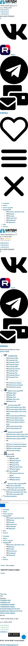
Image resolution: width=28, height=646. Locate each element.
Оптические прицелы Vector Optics (17, 407)
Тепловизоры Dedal (13, 371)
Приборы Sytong (12, 393)
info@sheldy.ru (4, 113)
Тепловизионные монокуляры (15, 385)
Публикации (11, 214)
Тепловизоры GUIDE (13, 358)
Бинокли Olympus (15, 469)
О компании (6, 203)
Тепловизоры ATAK (12, 360)
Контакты (5, 226)
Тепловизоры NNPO (13, 366)
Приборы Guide (12, 397)
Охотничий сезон (12, 218)
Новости (5, 205)
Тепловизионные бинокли (14, 387)
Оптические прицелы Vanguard (16, 420)
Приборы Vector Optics (13, 399)
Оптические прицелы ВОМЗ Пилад (17, 416)
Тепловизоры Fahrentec (14, 369)
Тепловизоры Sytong (13, 364)
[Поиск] (2, 505)
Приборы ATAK (11, 395)
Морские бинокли (15, 480)
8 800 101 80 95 (4, 10)
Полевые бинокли (15, 477)
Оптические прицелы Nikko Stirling (17, 409)
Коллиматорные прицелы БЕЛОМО (17, 438)
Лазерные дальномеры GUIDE (15, 494)
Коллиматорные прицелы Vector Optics (18, 434)
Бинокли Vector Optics (16, 467)
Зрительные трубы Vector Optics (16, 488)
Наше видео (11, 216)
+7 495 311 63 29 (4, 14)
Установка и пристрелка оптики (16, 212)
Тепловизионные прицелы (14, 383)
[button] (14, 172)
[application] (10, 210)
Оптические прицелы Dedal (15, 426)
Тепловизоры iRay (12, 373)
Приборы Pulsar (12, 401)
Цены (4, 224)
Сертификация (12, 220)
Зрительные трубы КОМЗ (14, 486)
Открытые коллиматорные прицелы (17, 444)
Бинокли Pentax (15, 465)
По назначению (12, 471)
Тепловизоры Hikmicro (13, 375)
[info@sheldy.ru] (14, 109)
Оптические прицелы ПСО (14, 428)
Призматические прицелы (14, 448)
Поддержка (6, 210)
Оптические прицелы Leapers (15, 418)
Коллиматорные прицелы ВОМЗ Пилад (18, 436)
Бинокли (10, 456)
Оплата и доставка (8, 207)
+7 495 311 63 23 (4, 12)
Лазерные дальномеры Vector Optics (17, 492)
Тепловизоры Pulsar (13, 377)
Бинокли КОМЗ (15, 458)
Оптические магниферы (14, 450)
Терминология (11, 222)
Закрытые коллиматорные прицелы (17, 446)
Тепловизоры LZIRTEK (13, 362)
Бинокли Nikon (15, 463)
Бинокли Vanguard (16, 461)
